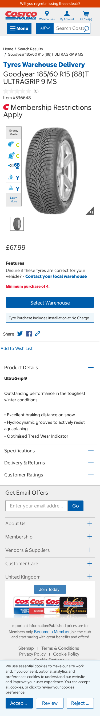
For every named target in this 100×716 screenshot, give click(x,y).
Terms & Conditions (60, 648)
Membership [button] (19, 537)
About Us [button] (15, 523)
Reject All (81, 703)
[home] (21, 15)
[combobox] (44, 28)
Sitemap (26, 648)
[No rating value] (18, 91)
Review (50, 703)
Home (8, 49)
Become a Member (52, 631)
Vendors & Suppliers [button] (27, 550)
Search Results (30, 49)
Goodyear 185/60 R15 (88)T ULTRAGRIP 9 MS (45, 54)
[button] (87, 28)
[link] (20, 333)
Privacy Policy (32, 654)
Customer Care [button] (21, 563)
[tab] (50, 523)
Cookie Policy (66, 654)
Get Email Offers (26, 492)
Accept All (21, 703)
